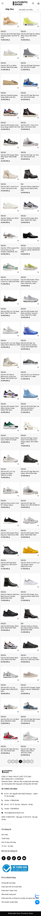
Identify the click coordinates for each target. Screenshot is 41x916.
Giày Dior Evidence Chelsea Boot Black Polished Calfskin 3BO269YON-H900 (30, 628)
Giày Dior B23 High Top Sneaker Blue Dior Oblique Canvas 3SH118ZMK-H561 (29, 345)
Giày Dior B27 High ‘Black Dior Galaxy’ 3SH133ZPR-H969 (30, 472)
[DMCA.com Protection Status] (6, 824)
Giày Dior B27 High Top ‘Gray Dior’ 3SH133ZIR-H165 (30, 156)
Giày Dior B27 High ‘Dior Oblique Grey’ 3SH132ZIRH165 (30, 504)
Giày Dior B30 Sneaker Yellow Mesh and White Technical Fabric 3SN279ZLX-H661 (30, 281)
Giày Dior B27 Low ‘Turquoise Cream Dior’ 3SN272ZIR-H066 (10, 280)
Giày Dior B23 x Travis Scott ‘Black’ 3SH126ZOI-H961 (29, 126)
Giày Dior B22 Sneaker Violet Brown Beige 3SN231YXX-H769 (10, 126)
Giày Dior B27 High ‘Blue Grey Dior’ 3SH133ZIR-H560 (30, 96)
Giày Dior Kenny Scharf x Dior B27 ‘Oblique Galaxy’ (10, 504)
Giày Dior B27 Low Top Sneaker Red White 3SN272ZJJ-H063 (8, 473)
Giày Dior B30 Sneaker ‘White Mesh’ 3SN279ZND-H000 (30, 534)
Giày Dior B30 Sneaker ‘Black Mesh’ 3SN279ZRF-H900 (9, 627)
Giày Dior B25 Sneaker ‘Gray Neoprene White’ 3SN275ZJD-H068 (30, 596)
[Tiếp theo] (31, 761)
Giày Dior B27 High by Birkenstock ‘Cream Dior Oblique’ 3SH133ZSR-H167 (9, 376)
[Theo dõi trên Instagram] (9, 858)
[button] (2, 3)
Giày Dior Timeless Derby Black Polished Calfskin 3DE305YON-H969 (30, 250)
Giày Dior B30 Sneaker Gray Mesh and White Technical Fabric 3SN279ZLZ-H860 (29, 313)
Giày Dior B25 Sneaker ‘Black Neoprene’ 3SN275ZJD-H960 (10, 534)
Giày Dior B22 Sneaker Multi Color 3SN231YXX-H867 (9, 659)
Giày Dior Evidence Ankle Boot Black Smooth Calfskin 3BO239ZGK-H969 (10, 596)
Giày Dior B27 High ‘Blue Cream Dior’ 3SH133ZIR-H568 (30, 720)
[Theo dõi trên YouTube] (24, 858)
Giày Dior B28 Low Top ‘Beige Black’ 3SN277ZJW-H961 (10, 312)
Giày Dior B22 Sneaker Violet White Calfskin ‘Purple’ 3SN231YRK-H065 (10, 408)
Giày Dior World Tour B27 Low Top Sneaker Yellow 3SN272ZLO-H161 (30, 564)
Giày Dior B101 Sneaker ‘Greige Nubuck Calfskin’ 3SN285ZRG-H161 (30, 689)
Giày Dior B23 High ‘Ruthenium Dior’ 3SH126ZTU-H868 (30, 66)
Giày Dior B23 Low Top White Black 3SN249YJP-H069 (10, 720)
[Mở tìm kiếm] (33, 3)
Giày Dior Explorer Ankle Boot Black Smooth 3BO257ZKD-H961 (30, 188)
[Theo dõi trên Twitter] (19, 858)
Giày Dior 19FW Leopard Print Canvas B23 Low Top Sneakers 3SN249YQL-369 (10, 250)
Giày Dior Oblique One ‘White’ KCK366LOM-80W (10, 219)
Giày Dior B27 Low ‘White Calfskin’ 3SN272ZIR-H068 (9, 66)
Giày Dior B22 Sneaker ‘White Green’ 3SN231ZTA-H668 (10, 439)
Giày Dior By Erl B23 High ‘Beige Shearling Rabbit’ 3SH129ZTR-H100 (10, 35)
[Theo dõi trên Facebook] (4, 858)
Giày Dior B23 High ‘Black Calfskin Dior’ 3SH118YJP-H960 (9, 564)
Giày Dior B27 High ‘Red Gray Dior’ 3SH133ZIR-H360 (9, 750)
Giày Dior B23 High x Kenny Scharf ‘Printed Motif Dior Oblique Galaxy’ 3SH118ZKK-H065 (30, 440)
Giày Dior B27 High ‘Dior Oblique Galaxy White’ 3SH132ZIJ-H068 (28, 751)
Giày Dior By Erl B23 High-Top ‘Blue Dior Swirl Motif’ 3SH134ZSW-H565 (30, 408)
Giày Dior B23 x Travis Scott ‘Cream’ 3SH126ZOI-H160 (9, 187)
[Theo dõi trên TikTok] (14, 858)
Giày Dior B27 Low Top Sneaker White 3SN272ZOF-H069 (9, 689)
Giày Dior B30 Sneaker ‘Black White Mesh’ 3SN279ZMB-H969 (9, 157)
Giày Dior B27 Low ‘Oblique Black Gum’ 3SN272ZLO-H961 (30, 659)
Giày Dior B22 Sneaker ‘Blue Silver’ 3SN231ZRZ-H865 (29, 219)
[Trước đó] (9, 761)
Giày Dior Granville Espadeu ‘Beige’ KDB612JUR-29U (9, 96)
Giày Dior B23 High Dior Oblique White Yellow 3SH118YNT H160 (30, 35)
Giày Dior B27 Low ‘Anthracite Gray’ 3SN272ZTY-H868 (30, 375)
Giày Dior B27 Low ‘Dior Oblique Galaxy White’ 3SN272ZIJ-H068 (10, 344)
